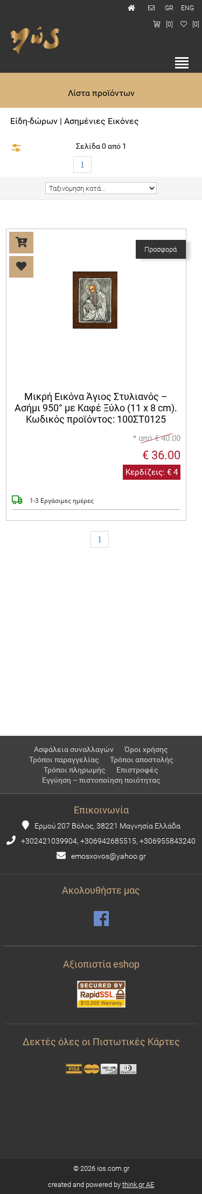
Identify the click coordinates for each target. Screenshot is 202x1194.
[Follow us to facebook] (101, 919)
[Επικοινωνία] (152, 8)
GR (169, 8)
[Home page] (133, 8)
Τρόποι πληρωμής (75, 769)
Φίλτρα (16, 147)
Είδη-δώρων (34, 121)
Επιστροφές (137, 769)
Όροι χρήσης (146, 749)
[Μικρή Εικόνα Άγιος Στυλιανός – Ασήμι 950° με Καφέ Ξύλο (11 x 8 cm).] (96, 363)
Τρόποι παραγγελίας (64, 759)
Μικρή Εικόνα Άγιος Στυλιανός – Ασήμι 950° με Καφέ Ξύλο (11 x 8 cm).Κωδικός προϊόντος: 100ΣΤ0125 (96, 408)
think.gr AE (138, 1185)
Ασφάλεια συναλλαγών (74, 749)
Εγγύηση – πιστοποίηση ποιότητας (101, 780)
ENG (187, 8)
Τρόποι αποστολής (141, 759)
